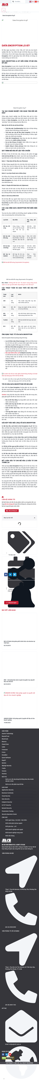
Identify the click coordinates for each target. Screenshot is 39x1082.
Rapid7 (4, 760)
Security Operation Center (9, 814)
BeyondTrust (5, 736)
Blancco (4, 741)
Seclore (4, 763)
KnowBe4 (4, 755)
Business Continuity (7, 793)
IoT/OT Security (6, 805)
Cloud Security (6, 796)
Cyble (3, 747)
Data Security (6, 799)
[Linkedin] (6, 1054)
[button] (34, 517)
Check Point (5, 744)
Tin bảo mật (12, 555)
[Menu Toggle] (3, 10)
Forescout (5, 749)
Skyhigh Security (6, 765)
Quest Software (6, 757)
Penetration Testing (7, 811)
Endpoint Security (7, 802)
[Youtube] (10, 1054)
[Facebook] (3, 1054)
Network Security (7, 808)
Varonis (4, 771)
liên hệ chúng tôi (9, 504)
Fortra (3, 752)
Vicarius (4, 773)
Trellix (4, 768)
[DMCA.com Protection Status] (8, 1059)
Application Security (7, 789)
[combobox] (18, 1)
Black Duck (5, 739)
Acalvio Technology (7, 733)
